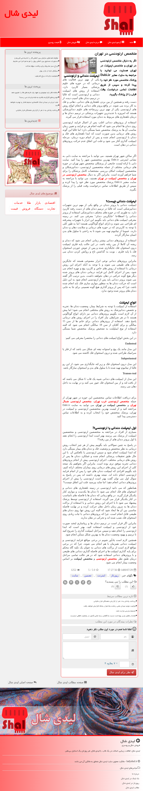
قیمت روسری (53, 42)
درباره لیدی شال (93, 42)
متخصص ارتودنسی (106, 558)
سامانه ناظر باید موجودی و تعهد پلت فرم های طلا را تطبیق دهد (34, 92)
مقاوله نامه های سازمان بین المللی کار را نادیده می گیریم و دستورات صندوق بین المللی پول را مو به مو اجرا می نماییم (35, 59)
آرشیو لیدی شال (115, 42)
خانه (132, 42)
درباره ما (135, 774)
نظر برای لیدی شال (120, 672)
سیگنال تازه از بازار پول (48, 71)
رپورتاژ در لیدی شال (130, 783)
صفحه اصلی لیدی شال (21, 682)
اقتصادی (50, 202)
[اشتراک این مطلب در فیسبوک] (83, 582)
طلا (29, 202)
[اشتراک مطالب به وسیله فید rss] (65, 582)
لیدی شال (21, 13)
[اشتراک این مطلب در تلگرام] (89, 582)
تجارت (51, 208)
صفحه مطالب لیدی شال (70, 682)
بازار (38, 202)
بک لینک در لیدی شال (130, 778)
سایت (75, 575)
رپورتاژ (115, 575)
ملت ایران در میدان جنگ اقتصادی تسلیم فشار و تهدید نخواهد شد (34, 103)
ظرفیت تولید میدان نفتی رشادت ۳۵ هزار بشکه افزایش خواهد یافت (110, 606)
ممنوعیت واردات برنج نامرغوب (46, 76)
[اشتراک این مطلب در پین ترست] (71, 582)
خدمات (18, 202)
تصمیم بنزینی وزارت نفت (126, 611)
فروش (26, 208)
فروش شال (72, 42)
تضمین (87, 575)
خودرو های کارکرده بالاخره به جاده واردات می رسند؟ (38, 97)
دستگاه (38, 208)
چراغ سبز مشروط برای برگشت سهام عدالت (42, 66)
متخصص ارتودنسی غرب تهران (111, 401)
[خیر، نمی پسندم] (118, 586)
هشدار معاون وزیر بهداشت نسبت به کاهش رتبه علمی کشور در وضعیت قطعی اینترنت (103, 616)
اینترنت (101, 575)
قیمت (14, 208)
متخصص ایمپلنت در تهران (112, 178)
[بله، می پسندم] (133, 586)
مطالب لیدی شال (132, 788)
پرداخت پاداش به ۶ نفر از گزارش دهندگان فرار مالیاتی (115, 601)
